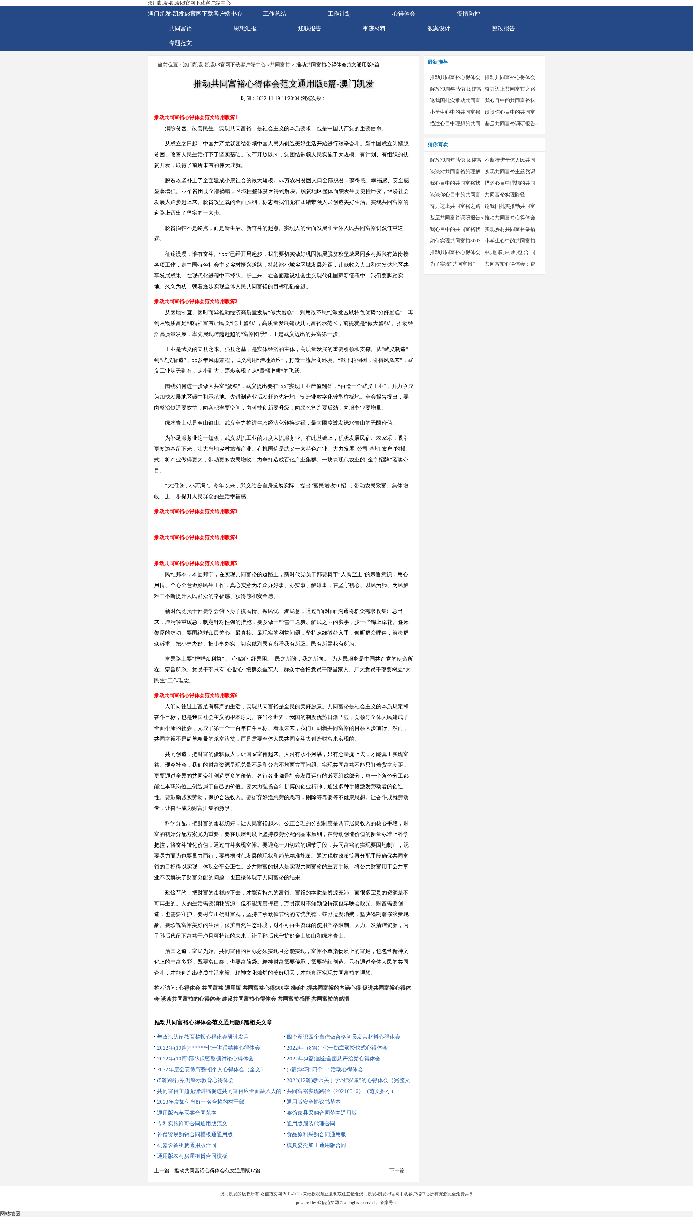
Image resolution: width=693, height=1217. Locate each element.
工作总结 (274, 13)
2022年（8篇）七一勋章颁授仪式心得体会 (337, 1048)
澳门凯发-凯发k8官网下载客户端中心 (189, 3)
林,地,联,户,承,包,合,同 (510, 252)
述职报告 (309, 28)
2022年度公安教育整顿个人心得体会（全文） (211, 1069)
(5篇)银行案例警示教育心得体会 (195, 1080)
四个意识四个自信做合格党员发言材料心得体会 (343, 1037)
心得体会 (403, 13)
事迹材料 (374, 28)
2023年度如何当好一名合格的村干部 (200, 1102)
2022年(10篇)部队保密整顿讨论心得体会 (205, 1058)
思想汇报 (245, 28)
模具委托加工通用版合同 (316, 1145)
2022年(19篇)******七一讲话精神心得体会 (208, 1048)
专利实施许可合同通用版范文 (192, 1123)
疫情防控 (468, 13)
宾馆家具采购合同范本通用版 (322, 1113)
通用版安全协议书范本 (314, 1102)
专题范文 (180, 43)
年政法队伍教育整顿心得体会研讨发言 (203, 1037)
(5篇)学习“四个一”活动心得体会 (325, 1069)
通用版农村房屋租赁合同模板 (192, 1156)
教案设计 (438, 28)
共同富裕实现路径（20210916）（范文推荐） (341, 1091)
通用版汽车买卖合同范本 (187, 1113)
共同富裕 (180, 28)
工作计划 (339, 13)
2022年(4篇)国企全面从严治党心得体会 (333, 1058)
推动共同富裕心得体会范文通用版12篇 (217, 1170)
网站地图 (10, 1213)
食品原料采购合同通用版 (316, 1134)
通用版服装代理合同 (311, 1123)
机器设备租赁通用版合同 (187, 1145)
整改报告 (503, 28)
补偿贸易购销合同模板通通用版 (195, 1134)
